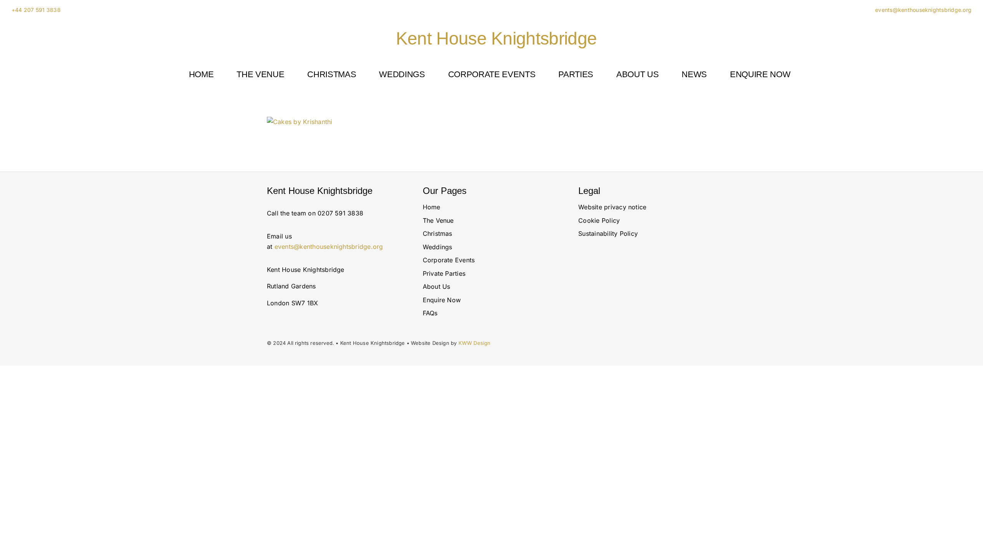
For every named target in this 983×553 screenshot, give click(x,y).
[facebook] (652, 300)
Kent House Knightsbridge (496, 38)
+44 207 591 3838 (36, 10)
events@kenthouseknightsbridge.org (922, 10)
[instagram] (580, 300)
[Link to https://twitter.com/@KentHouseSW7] (634, 300)
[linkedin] (604, 300)
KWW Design (474, 343)
